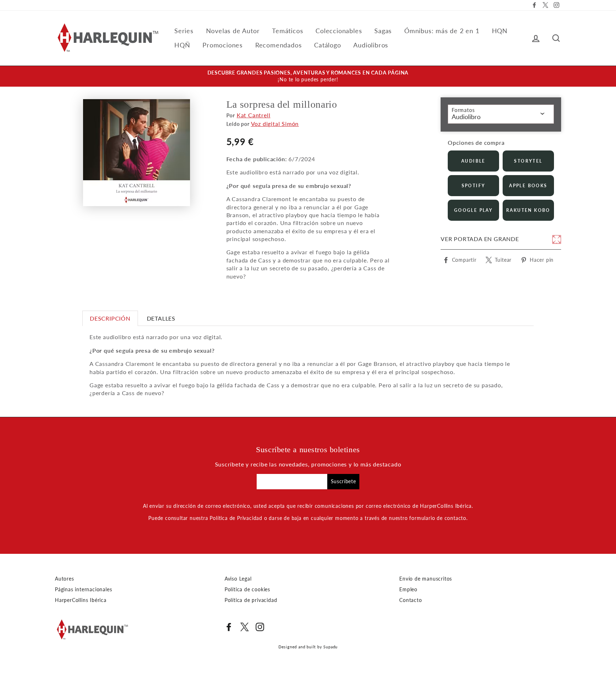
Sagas (383, 31)
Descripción (110, 318)
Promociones (222, 45)
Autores (64, 579)
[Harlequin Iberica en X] (244, 627)
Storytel (528, 161)
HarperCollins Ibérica (81, 600)
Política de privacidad (251, 600)
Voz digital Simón (275, 123)
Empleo (408, 589)
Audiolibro (466, 116)
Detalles (161, 318)
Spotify (474, 185)
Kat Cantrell (254, 115)
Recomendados (278, 45)
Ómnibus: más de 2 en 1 (441, 31)
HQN (500, 31)
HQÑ (182, 45)
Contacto (410, 600)
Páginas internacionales (83, 589)
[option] (308, 76)
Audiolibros (370, 45)
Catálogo (327, 45)
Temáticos (287, 31)
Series (184, 31)
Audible (473, 161)
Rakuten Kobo (528, 210)
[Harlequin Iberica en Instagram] (260, 627)
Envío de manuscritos (425, 579)
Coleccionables (338, 31)
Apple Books (528, 185)
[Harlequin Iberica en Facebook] (229, 627)
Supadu (330, 646)
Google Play (473, 210)
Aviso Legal (238, 579)
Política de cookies (247, 589)
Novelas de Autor (233, 31)
